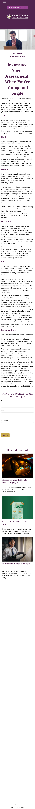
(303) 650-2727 (19, 808)
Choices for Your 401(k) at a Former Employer (14, 481)
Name (3, 401)
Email (3, 411)
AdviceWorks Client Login (18, 7)
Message (4, 421)
